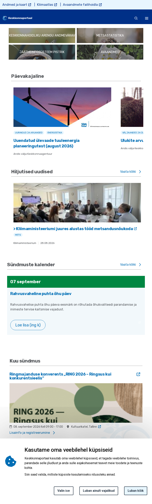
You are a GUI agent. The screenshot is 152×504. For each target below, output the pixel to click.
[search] (136, 18)
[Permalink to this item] (46, 76)
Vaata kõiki (128, 171)
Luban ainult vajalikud (99, 491)
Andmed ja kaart (14, 5)
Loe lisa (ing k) (28, 325)
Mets (18, 234)
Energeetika (55, 132)
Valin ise (63, 491)
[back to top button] (141, 482)
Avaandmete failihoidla (80, 5)
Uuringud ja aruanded (29, 132)
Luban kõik (136, 491)
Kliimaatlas (45, 5)
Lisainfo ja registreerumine (30, 433)
